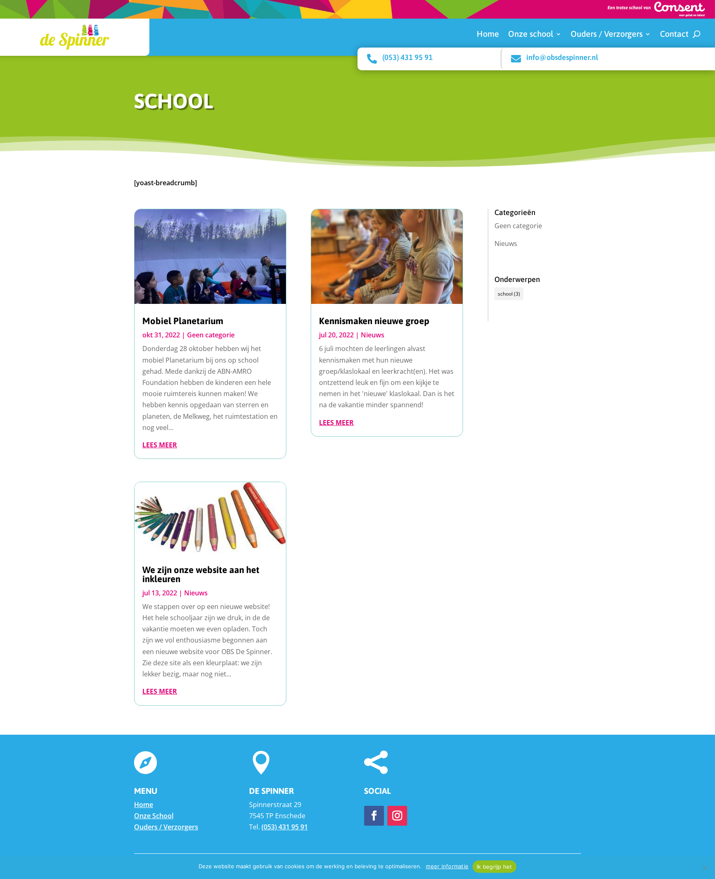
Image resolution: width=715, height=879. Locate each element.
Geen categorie (211, 334)
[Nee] (705, 867)
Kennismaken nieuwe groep (374, 320)
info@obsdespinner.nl (562, 57)
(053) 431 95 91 (407, 57)
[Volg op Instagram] (397, 816)
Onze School (153, 815)
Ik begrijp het (494, 866)
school (509, 293)
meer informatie (447, 866)
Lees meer (159, 444)
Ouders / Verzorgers (607, 34)
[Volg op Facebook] (374, 816)
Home (488, 34)
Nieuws (196, 592)
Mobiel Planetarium (182, 320)
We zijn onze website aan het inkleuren (200, 574)
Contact (674, 34)
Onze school (530, 34)
